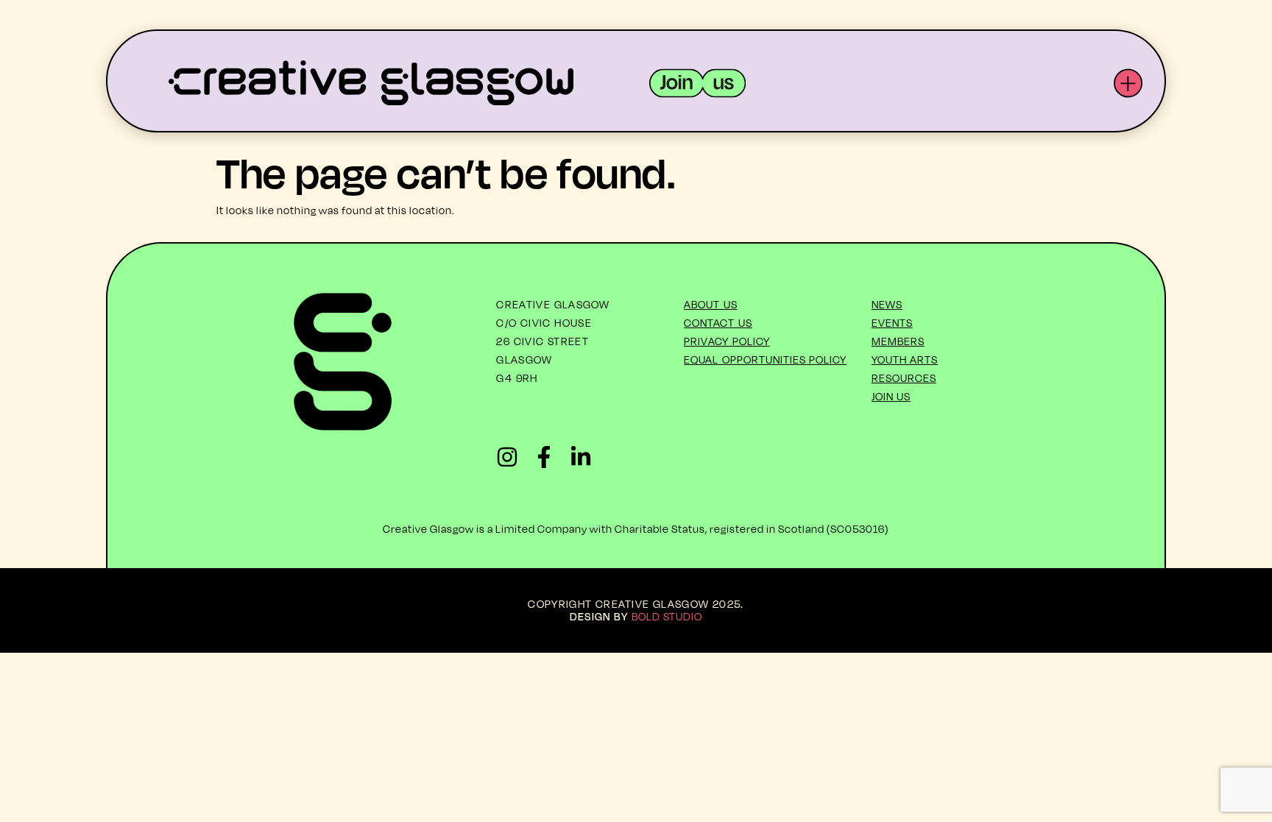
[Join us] (697, 83)
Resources (904, 378)
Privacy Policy (727, 341)
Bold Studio (667, 616)
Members (898, 341)
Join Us (891, 396)
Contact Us (718, 322)
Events (892, 322)
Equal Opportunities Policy (765, 359)
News (887, 304)
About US (711, 304)
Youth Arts (905, 359)
